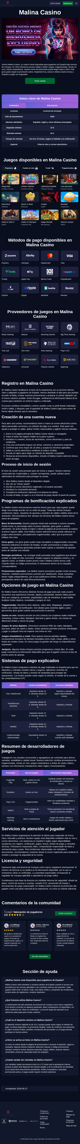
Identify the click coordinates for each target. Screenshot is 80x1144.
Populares (9, 168)
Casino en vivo (28, 168)
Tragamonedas (68, 168)
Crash (48, 168)
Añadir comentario (65, 913)
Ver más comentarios (40, 956)
